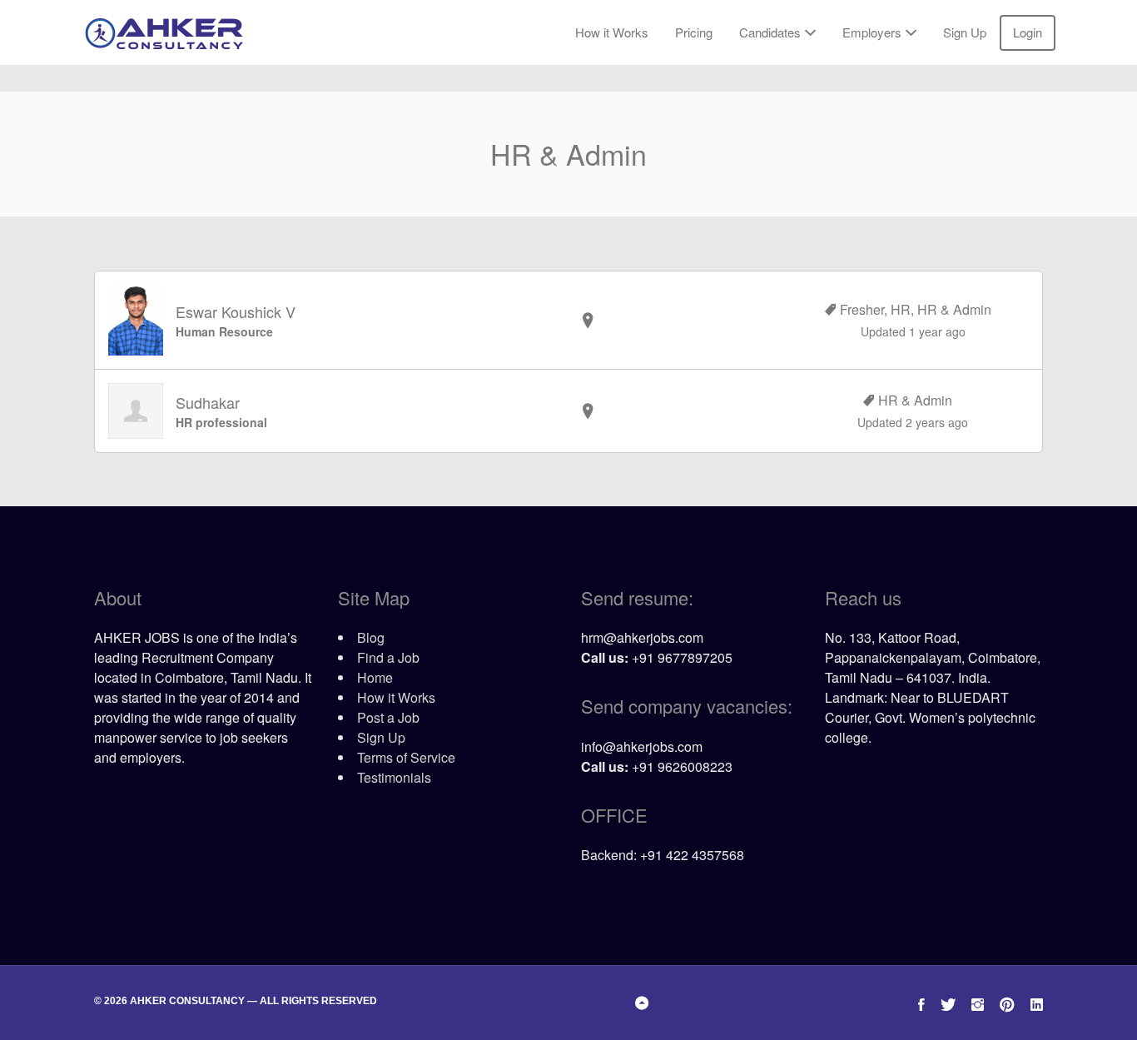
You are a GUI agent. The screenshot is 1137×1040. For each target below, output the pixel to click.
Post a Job (388, 717)
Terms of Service (406, 757)
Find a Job (388, 657)
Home (375, 677)
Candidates (770, 32)
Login (1027, 32)
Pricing (693, 32)
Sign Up (964, 32)
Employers (871, 32)
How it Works (611, 32)
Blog (371, 637)
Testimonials (394, 777)
